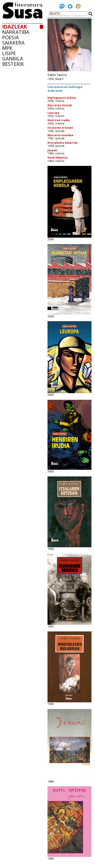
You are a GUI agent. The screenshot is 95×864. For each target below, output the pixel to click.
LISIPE (9, 53)
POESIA (10, 37)
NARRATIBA (15, 32)
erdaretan (55, 91)
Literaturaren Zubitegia (65, 87)
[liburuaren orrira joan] (69, 237)
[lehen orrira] (22, 17)
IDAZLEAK (14, 26)
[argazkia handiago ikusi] (69, 70)
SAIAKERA (13, 42)
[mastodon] (62, 7)
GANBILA (12, 58)
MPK (7, 48)
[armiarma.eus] (78, 7)
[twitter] (70, 7)
